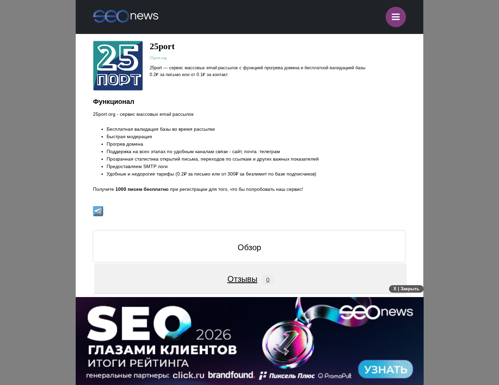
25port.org (158, 58)
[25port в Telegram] (98, 211)
